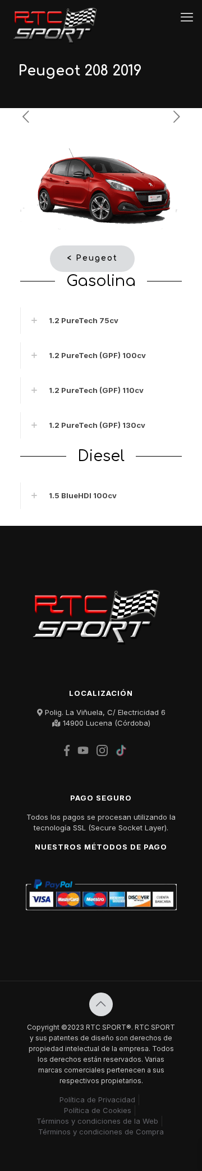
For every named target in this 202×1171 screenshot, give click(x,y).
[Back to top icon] (101, 1004)
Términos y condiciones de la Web (97, 1120)
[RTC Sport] (58, 17)
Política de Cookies (97, 1110)
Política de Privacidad (97, 1099)
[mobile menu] (186, 16)
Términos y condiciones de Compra (101, 1131)
